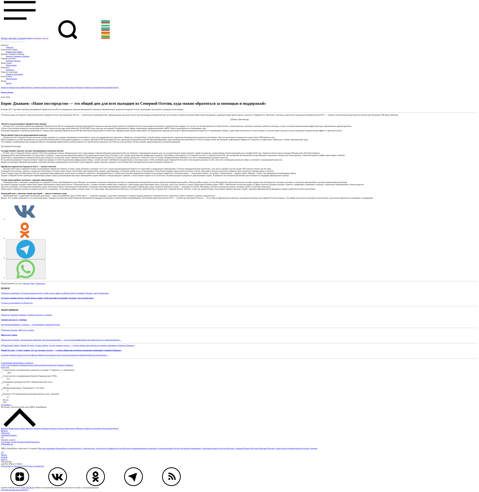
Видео (8, 83)
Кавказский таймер (14, 52)
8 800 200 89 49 (27, 488)
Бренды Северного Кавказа (17, 56)
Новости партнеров (14, 74)
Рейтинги (10, 70)
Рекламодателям (24, 442)
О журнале (5, 442)
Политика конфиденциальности (14, 490)
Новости (9, 47)
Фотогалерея (11, 79)
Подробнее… (6, 405)
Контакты (35, 442)
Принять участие (41, 38)
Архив (13, 442)
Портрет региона (13, 61)
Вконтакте (40, 283)
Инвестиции (11, 65)
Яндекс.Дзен (28, 283)
